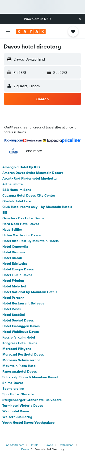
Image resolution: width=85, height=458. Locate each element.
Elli (4, 212)
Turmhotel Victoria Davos (22, 405)
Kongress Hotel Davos (19, 343)
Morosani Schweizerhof (21, 360)
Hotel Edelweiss (14, 263)
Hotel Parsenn (13, 297)
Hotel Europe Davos (18, 269)
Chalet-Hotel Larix (17, 201)
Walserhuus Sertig (17, 417)
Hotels (34, 445)
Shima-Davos (12, 383)
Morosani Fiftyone (16, 349)
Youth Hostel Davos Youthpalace (28, 422)
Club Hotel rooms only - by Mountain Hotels (37, 207)
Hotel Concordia (15, 246)
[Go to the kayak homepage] (31, 31)
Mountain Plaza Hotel (19, 366)
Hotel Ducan (12, 258)
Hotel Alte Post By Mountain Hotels (30, 241)
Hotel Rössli (11, 309)
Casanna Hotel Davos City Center (28, 195)
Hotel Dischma (14, 252)
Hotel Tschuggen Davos (21, 326)
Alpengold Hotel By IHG (21, 167)
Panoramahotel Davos (19, 371)
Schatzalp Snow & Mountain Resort (30, 377)
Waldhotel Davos (16, 411)
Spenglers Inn (13, 388)
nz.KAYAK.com (15, 445)
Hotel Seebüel (13, 315)
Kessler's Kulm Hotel (18, 337)
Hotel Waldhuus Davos (20, 332)
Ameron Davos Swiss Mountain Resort (32, 173)
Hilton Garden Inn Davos (21, 235)
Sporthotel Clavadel (18, 394)
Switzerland (66, 445)
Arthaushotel (13, 184)
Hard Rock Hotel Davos (20, 224)
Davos (25, 449)
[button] (80, 19)
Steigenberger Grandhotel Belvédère (32, 400)
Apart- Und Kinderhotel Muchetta (29, 178)
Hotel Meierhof (14, 286)
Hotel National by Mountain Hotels (29, 292)
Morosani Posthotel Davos (23, 354)
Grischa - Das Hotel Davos (23, 218)
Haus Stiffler (12, 229)
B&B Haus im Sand (16, 190)
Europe (48, 445)
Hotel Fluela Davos (17, 275)
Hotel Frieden (13, 280)
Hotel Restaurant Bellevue (23, 303)
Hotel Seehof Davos (18, 320)
